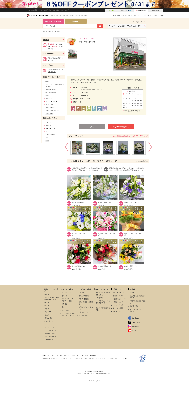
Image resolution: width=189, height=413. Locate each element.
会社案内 (133, 293)
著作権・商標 (134, 306)
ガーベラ (48, 125)
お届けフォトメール (85, 312)
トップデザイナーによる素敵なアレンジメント (103, 303)
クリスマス (48, 312)
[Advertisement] (94, 397)
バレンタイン (49, 321)
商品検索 (75, 21)
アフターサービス (118, 305)
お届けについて (118, 302)
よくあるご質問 (115, 15)
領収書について (118, 311)
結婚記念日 (49, 95)
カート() (143, 26)
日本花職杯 (99, 298)
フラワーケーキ (50, 107)
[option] (78, 148)
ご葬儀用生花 (49, 114)
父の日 (47, 306)
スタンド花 (65, 310)
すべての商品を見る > (142, 161)
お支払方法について (119, 299)
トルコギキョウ (50, 134)
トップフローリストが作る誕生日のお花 (55, 85)
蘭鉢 (63, 307)
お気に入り (132, 26)
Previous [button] (67, 147)
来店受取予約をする (121, 127)
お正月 (47, 315)
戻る (92, 127)
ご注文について (118, 296)
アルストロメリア (51, 122)
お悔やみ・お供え (51, 89)
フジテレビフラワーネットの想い (153, 15)
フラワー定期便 (48, 65)
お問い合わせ (137, 15)
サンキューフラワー (51, 101)
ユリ (47, 131)
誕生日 (47, 81)
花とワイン (49, 98)
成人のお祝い (49, 318)
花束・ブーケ (66, 296)
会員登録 (122, 26)
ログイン (113, 26)
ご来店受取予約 (48, 54)
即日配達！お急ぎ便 (53, 21)
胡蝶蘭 (47, 141)
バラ (47, 138)
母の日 (47, 302)
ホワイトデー (49, 104)
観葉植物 (64, 304)
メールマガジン (84, 315)
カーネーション (50, 128)
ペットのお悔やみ (51, 92)
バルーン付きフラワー (52, 111)
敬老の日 (47, 309)
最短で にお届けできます (56, 47)
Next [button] (150, 147)
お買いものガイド (126, 15)
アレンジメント (67, 293)
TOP (44, 31)
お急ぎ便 (46, 40)
